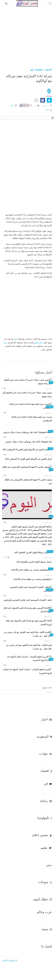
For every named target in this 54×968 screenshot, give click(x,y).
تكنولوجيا (39, 70)
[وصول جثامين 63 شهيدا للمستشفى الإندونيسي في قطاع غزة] (27, 468)
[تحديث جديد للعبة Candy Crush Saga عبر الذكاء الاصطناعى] (27, 406)
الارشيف (48, 70)
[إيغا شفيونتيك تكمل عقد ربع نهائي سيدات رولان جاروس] (27, 432)
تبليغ (12, 105)
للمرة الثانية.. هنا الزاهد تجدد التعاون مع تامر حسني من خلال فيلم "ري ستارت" (29, 647)
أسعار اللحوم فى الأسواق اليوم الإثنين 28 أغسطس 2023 (28, 459)
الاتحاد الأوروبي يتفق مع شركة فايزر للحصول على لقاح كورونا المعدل (29, 623)
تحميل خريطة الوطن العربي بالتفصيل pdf (34, 562)
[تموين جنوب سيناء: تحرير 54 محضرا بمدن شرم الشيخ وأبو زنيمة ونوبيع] (27, 381)
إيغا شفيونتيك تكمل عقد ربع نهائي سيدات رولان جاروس (28, 442)
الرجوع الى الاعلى (9, 960)
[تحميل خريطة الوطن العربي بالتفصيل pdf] (27, 552)
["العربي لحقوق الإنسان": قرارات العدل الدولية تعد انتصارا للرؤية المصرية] (27, 658)
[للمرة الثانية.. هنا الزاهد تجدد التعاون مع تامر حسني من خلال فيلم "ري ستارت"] (27, 634)
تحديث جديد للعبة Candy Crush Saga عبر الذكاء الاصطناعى (32, 419)
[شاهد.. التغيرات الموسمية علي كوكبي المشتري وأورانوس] (27, 589)
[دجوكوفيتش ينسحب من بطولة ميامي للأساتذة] (27, 570)
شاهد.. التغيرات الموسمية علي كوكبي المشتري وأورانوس (28, 600)
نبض (32, 70)
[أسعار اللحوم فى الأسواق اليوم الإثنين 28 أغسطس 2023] (27, 450)
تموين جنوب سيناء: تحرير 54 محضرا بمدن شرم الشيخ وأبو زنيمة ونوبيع (27, 394)
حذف (47, 109)
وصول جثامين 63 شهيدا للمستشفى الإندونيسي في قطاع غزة (28, 482)
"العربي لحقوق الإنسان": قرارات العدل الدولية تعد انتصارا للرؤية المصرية (27, 671)
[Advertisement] (27, 35)
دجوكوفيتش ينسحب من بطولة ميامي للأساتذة (32, 579)
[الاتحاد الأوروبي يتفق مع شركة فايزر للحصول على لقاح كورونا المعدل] (27, 609)
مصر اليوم (38, 342)
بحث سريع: (47, 687)
